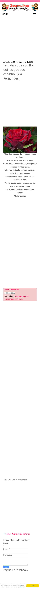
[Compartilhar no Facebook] (12, 293)
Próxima (7, 534)
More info (22, 587)
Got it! (32, 586)
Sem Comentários (11, 290)
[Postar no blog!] (7, 293)
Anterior (26, 534)
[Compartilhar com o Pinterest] (14, 293)
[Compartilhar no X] (10, 293)
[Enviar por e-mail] (5, 293)
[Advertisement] (20, 40)
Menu (5, 14)
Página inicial (17, 534)
